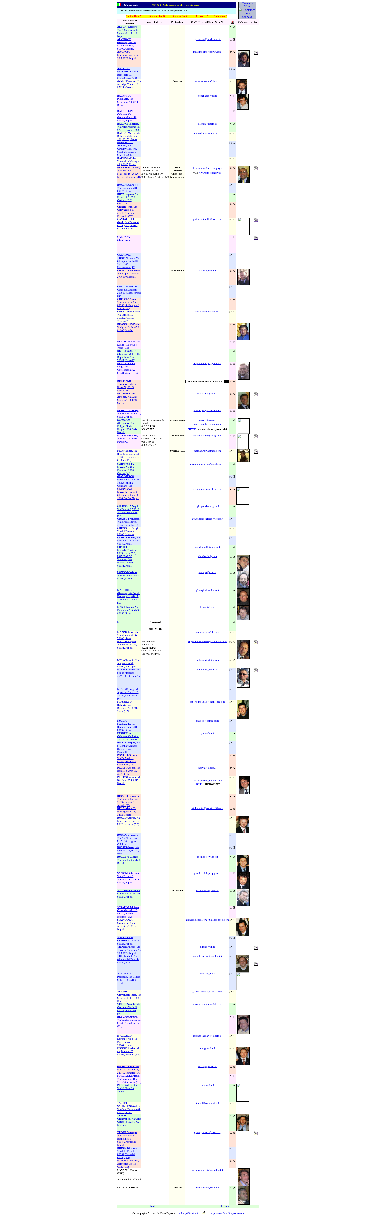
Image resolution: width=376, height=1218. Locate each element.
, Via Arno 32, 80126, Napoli (129, 940)
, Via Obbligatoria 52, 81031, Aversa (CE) (127, 368)
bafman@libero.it (207, 123)
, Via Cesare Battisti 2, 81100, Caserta (128, 575)
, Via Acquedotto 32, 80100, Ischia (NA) (128, 663)
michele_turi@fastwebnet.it (207, 956)
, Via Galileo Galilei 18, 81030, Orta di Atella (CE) (129, 1021)
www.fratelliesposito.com (207, 423)
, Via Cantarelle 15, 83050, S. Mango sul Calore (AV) (128, 304)
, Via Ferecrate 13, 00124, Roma (128, 850)
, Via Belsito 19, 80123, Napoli (128, 55)
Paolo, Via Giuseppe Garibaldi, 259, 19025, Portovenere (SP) (128, 261)
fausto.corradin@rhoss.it (207, 311)
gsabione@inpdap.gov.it (207, 873)
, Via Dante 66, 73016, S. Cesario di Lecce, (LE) (128, 511)
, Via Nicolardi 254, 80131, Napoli (129, 780)
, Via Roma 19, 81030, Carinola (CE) (127, 197)
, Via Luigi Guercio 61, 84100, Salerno (127, 398)
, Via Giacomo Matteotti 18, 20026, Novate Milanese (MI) (129, 172)
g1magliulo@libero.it (207, 590)
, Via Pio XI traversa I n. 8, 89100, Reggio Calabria (129, 839)
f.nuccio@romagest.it (207, 720)
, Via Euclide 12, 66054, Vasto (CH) (128, 344)
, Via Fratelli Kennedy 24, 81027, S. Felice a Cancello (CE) (128, 596)
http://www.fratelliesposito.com (227, 1213)
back (151, 1206)
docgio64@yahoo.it (207, 856)
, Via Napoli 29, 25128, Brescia (129, 859)
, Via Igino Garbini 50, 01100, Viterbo (128, 327)
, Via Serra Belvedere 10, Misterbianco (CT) (128, 73)
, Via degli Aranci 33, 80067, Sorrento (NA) (128, 1051)
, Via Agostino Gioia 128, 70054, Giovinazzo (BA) (128, 694)
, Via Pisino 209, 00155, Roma (128, 736)
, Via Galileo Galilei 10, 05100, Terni (128, 978)
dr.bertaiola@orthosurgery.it (207, 168)
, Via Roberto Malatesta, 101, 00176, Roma (128, 136)
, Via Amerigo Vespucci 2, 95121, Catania (129, 84)
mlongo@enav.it (207, 572)
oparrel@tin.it (207, 733)
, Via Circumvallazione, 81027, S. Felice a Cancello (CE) (127, 148)
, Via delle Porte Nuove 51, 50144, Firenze (127, 1040)
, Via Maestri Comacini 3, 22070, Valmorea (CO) (129, 1069)
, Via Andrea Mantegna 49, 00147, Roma (128, 161)
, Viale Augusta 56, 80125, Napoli (127, 924)
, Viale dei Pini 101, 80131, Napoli (127, 644)
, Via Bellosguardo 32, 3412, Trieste (126, 811)
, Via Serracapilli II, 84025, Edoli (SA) (129, 996)
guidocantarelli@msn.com (207, 219)
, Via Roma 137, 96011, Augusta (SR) (128, 770)
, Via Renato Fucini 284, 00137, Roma (127, 725)
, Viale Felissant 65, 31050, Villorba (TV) (128, 521)
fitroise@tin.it (207, 946)
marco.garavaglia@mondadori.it (207, 463)
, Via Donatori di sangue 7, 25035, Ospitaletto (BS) (128, 224)
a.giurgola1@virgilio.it (207, 506)
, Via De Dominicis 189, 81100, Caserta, (126, 44)
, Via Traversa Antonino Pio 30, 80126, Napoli (129, 950)
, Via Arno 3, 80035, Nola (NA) (128, 550)
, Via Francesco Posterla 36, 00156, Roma (129, 610)
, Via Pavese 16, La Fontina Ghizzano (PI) (128, 481)
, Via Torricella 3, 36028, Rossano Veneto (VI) (128, 316)
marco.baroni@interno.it (207, 133)
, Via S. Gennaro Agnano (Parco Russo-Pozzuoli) (128, 747)
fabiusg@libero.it (207, 1066)
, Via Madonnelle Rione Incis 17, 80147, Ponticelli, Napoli (127, 1138)
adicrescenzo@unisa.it (207, 393)
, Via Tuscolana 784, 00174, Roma (127, 187)
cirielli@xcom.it (207, 270)
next (226, 1206)
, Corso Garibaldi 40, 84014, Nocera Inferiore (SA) (128, 912)
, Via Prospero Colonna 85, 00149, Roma (128, 540)
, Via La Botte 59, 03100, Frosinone (126, 386)
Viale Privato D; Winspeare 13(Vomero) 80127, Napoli (129, 878)
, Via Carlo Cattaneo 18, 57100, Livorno (129, 1120)
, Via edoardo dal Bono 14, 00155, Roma (128, 959)
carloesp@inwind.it (188, 1213)
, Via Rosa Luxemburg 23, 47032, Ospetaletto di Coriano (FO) (128, 455)
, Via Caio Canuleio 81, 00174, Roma (129, 1108)
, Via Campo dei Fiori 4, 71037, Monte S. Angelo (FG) (129, 800)
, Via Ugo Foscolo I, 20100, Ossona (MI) (126, 468)
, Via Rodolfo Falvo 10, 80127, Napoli (129, 413)
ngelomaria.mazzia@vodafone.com (208, 641)
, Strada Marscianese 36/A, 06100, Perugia (128, 672)
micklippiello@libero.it (207, 546)
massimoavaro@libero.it (207, 80)
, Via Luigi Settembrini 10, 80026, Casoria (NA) (128, 821)
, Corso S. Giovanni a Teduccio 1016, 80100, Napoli (128, 493)
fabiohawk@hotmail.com (207, 450)
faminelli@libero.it (207, 669)
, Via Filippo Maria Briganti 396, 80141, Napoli (128, 426)
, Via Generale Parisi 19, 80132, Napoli (127, 116)
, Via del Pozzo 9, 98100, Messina (128, 531)
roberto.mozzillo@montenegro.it (207, 701)
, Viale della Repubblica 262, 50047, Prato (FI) (128, 355)
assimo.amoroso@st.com (208, 51)
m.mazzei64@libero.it (207, 632)
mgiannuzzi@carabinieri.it (207, 488)
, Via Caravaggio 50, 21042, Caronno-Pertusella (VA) (127, 209)
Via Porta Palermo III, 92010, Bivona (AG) (128, 126)
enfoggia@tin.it (207, 1048)
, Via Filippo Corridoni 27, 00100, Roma (129, 273)
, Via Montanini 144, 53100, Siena (128, 635)
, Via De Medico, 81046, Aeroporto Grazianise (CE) (127, 760)
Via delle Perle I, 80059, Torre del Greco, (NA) (127, 1153)
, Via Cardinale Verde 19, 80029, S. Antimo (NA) (128, 1009)
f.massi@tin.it (207, 606)
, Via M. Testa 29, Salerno (127, 1088)
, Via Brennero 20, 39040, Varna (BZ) (128, 706)
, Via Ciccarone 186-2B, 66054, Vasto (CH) (129, 1079)
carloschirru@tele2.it (207, 890)
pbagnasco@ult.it (207, 95)
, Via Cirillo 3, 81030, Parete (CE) (128, 438)
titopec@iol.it (207, 1085)
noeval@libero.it (207, 767)
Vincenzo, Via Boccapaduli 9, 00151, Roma (125, 561)
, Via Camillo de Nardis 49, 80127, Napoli (128, 893)
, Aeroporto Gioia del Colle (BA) (128, 1163)
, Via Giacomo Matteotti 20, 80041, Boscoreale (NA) (129, 291)
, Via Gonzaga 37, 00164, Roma (128, 100)
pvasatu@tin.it (207, 973)
